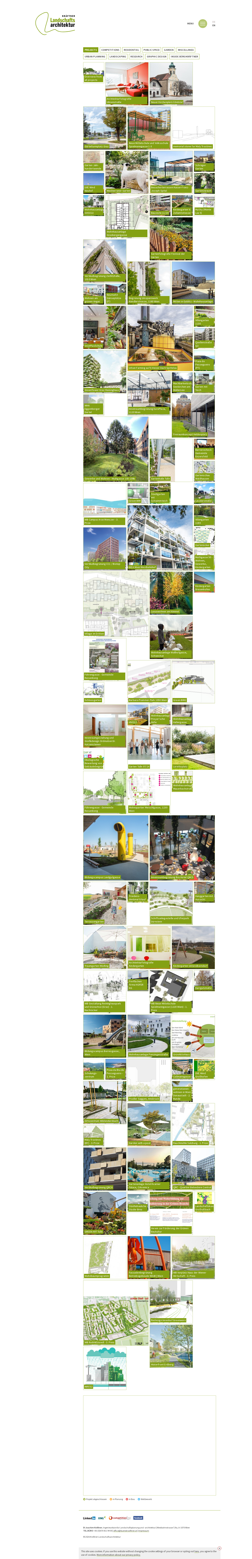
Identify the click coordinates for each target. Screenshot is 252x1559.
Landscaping (118, 56)
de (213, 21)
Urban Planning (95, 56)
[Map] (149, 1445)
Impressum (143, 1530)
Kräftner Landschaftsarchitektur (55, 23)
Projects (91, 49)
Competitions (110, 49)
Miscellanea (186, 49)
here (196, 1551)
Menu (190, 23)
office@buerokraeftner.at (125, 1530)
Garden (168, 49)
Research (136, 56)
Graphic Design (156, 56)
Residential (131, 49)
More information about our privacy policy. (119, 1554)
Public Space (152, 49)
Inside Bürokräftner (184, 56)
